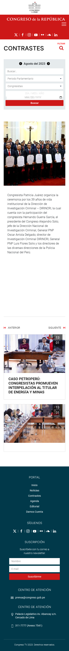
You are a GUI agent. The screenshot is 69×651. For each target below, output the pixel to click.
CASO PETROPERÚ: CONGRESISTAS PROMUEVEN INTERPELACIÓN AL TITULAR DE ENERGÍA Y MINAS (33, 385)
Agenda (34, 501)
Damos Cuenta (34, 511)
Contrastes (34, 495)
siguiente (55, 327)
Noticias (34, 490)
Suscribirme (34, 576)
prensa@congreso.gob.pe (30, 597)
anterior (13, 327)
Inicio (34, 485)
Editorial (34, 506)
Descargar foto (16, 127)
